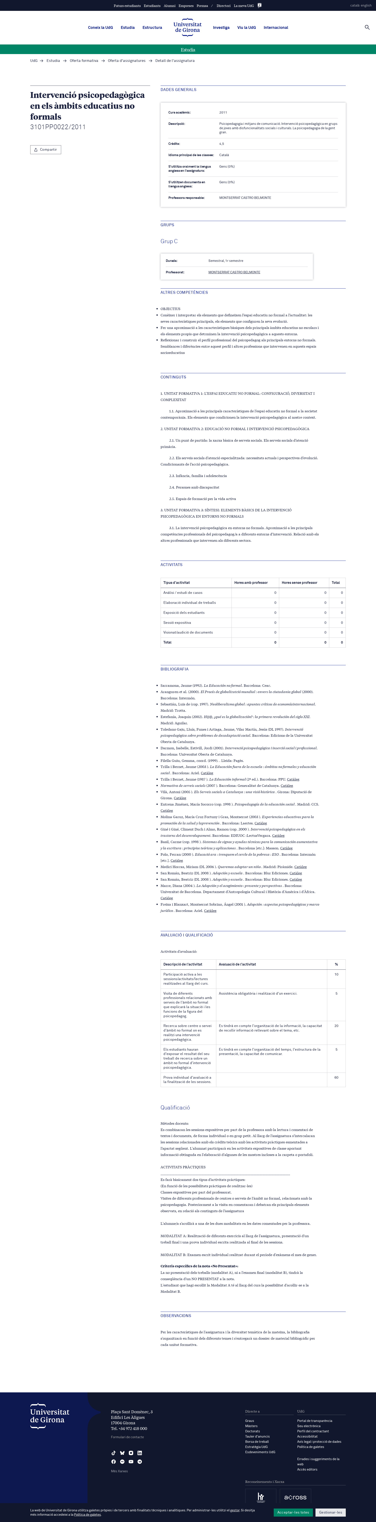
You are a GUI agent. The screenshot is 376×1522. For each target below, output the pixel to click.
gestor (235, 1510)
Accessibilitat (307, 1436)
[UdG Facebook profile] (113, 1461)
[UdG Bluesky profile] (122, 1453)
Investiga (221, 28)
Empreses (186, 5)
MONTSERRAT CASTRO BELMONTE (234, 272)
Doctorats (252, 1431)
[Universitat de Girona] (49, 1417)
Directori (224, 5)
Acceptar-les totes (293, 1512)
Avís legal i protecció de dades (319, 1441)
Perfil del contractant (313, 1431)
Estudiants (152, 5)
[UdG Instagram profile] (131, 1453)
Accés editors (307, 1469)
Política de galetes (310, 1447)
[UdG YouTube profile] (131, 1461)
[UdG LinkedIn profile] (139, 1453)
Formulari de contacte (127, 1437)
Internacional (276, 28)
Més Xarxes (119, 1471)
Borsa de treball (257, 1441)
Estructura (152, 28)
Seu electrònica (309, 1426)
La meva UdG (244, 5)
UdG (34, 61)
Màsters (251, 1426)
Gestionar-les (330, 1512)
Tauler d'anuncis (257, 1436)
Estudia (128, 28)
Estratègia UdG (256, 1447)
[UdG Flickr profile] (122, 1461)
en (366, 5)
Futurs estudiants (127, 5)
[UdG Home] (187, 28)
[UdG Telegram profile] (139, 1461)
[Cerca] (367, 27)
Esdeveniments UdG (260, 1452)
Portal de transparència (314, 1421)
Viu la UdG (246, 28)
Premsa (202, 5)
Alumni (170, 5)
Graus (249, 1421)
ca (354, 5)
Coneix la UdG (100, 28)
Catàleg (207, 772)
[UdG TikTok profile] (113, 1453)
